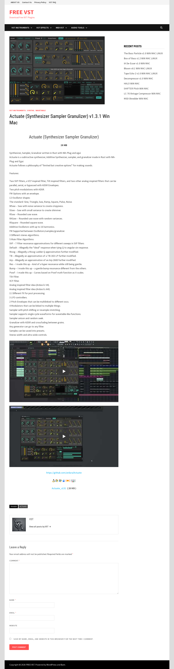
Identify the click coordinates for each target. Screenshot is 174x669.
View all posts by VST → (40, 526)
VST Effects (42, 27)
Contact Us (27, 2)
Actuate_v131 (59, 488)
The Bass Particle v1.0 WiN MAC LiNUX (143, 53)
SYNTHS (30, 110)
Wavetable (41, 110)
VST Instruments (20, 27)
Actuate (23, 506)
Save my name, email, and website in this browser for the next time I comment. (53, 639)
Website (13, 625)
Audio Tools (77, 27)
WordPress (51, 664)
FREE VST (21, 12)
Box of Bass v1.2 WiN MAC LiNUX (140, 58)
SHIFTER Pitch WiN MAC (136, 88)
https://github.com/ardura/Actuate (64, 472)
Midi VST (60, 27)
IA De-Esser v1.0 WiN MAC (137, 63)
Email (12, 613)
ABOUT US (15, 2)
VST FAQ (52, 2)
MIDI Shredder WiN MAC (136, 98)
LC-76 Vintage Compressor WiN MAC (142, 93)
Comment (14, 560)
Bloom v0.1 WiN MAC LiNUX (138, 68)
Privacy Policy (40, 2)
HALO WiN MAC (131, 83)
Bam (63, 664)
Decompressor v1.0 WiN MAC (138, 78)
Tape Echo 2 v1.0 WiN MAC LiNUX (140, 73)
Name (12, 600)
